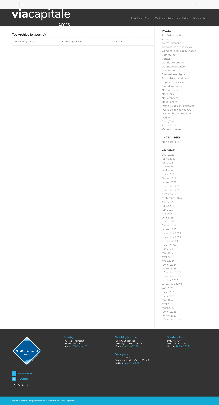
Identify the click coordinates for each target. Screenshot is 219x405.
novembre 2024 (171, 237)
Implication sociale (173, 82)
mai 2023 (167, 300)
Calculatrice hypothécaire (177, 47)
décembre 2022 (171, 319)
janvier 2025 (169, 229)
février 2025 (169, 225)
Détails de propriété (174, 66)
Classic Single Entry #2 (73, 41)
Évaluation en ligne (173, 74)
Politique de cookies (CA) (176, 109)
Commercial (169, 54)
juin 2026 (167, 162)
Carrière (191, 4)
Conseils (166, 58)
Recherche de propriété (176, 113)
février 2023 (169, 311)
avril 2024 (168, 256)
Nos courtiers (170, 90)
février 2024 (169, 264)
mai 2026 (167, 166)
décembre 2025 (171, 186)
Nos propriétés (170, 98)
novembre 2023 (171, 276)
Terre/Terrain (170, 121)
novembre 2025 (171, 190)
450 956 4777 (80, 346)
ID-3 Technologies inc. (65, 401)
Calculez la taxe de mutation (179, 50)
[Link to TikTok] (26, 4)
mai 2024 (167, 252)
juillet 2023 (168, 292)
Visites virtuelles (171, 129)
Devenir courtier (172, 70)
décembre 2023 (171, 272)
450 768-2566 (131, 346)
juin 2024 (167, 249)
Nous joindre (202, 4)
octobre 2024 (170, 241)
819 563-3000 (24, 373)
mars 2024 (168, 260)
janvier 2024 (169, 268)
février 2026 (169, 178)
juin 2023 (167, 296)
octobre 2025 (170, 194)
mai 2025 (167, 213)
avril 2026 (167, 170)
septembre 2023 (172, 284)
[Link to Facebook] (13, 4)
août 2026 (168, 154)
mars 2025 (168, 221)
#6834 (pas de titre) (173, 35)
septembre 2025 (172, 198)
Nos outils (168, 94)
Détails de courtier (173, 62)
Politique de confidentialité (178, 105)
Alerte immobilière (173, 43)
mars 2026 (168, 174)
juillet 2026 (168, 158)
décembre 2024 (171, 233)
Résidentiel (168, 117)
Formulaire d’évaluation (176, 78)
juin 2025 (167, 209)
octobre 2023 (170, 280)
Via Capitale (23, 379)
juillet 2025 (168, 206)
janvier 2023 (169, 315)
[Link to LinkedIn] (22, 4)
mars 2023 (168, 307)
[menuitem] (191, 4)
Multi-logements (172, 86)
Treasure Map (116, 41)
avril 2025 (167, 217)
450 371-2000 (132, 363)
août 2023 (168, 288)
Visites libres (169, 125)
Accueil (166, 39)
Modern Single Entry (25, 41)
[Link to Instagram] (17, 4)
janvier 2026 (169, 182)
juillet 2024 (168, 245)
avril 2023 (168, 304)
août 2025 (168, 201)
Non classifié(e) (171, 141)
